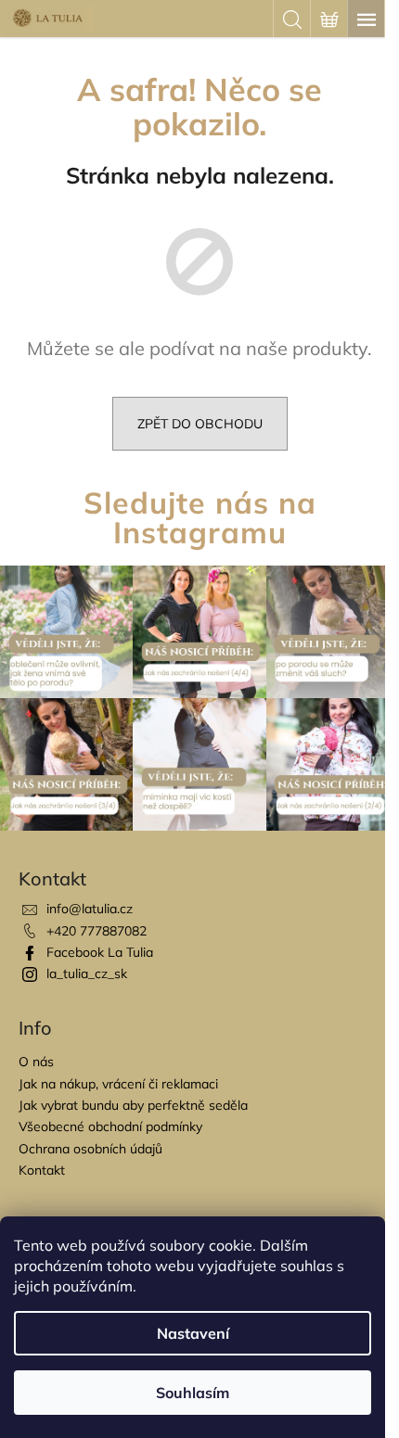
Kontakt (42, 1170)
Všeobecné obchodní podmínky (110, 1126)
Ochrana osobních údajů (90, 1148)
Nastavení (193, 1333)
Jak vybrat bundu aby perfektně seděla (133, 1105)
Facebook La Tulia (99, 952)
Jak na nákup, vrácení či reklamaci (118, 1083)
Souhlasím (192, 1392)
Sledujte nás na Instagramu (200, 517)
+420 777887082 (96, 931)
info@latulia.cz (89, 908)
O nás (36, 1061)
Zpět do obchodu (200, 423)
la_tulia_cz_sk (86, 973)
